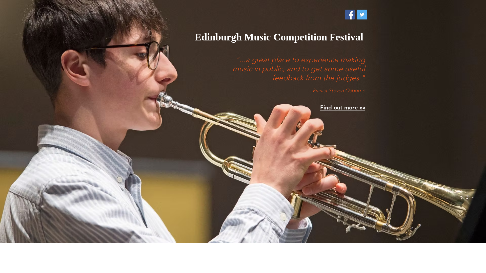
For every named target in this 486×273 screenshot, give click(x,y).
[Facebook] (350, 14)
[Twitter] (362, 14)
